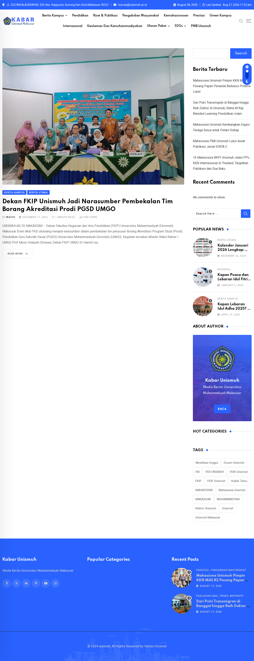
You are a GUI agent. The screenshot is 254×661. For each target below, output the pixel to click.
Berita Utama (226, 240)
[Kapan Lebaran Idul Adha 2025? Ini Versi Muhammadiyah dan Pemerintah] (203, 306)
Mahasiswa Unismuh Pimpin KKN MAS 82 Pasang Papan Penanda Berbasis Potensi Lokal (222, 86)
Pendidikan (80, 15)
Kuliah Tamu (239, 481)
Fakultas (202, 570)
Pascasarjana (207, 596)
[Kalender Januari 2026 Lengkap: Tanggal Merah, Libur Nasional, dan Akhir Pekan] (203, 247)
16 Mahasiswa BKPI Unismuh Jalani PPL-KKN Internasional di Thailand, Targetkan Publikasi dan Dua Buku (222, 163)
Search (241, 53)
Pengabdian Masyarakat (140, 15)
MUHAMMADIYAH (228, 499)
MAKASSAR (203, 499)
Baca (222, 408)
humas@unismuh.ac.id (132, 4)
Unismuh (227, 508)
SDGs (179, 26)
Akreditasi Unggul (206, 462)
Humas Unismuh (155, 646)
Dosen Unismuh (234, 462)
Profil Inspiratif (232, 596)
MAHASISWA (204, 490)
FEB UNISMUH (215, 472)
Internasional (72, 26)
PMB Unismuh (201, 26)
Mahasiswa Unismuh (232, 490)
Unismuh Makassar (207, 517)
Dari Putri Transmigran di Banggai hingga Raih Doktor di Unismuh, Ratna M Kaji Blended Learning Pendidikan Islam (221, 108)
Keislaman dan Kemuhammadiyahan (114, 26)
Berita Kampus (53, 15)
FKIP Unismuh (216, 481)
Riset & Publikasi (105, 15)
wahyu (10, 217)
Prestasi (199, 15)
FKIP (198, 481)
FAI (197, 472)
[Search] (241, 20)
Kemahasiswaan (176, 15)
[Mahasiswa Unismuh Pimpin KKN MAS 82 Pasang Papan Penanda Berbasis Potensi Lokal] (181, 578)
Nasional (224, 269)
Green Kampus (221, 15)
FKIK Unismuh (239, 472)
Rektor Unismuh (205, 508)
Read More (15, 253)
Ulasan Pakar (156, 26)
